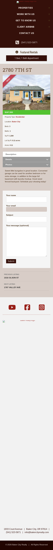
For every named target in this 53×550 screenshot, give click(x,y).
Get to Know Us (26, 20)
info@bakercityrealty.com (37, 532)
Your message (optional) (17, 225)
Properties (25, 7)
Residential (20, 117)
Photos (8, 165)
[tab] (26, 154)
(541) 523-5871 (29, 42)
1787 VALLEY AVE (12, 285)
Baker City (16, 122)
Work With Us (25, 14)
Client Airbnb (25, 26)
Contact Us (26, 33)
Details (8, 159)
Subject (9, 215)
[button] (49, 8)
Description (11, 154)
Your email (11, 206)
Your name (11, 195)
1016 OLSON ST (11, 276)
